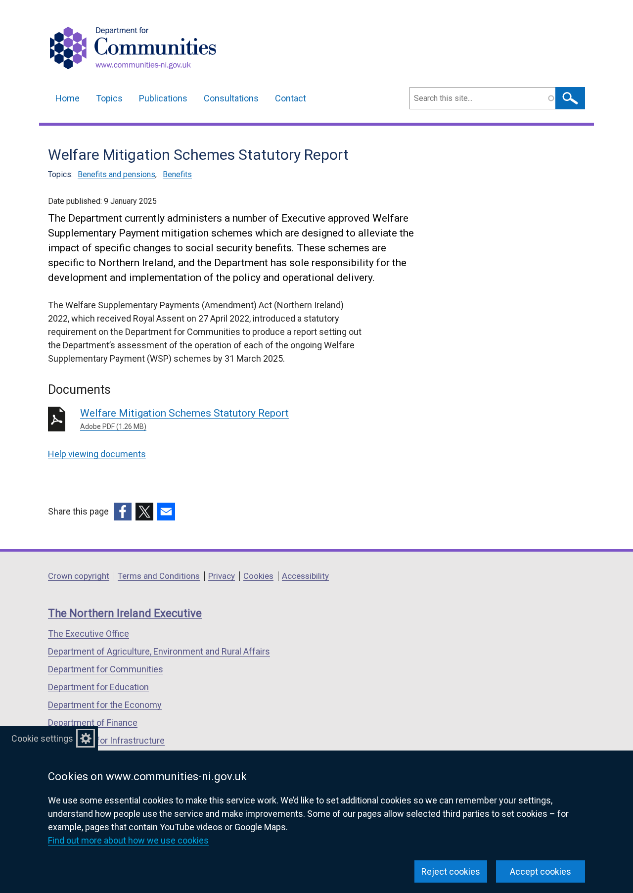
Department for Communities (105, 669)
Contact (290, 98)
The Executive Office (88, 633)
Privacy (221, 576)
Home (67, 98)
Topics (109, 98)
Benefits (177, 174)
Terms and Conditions (159, 576)
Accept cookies (540, 871)
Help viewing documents (97, 454)
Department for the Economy (105, 705)
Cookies (258, 576)
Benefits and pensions (116, 174)
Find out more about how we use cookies (128, 840)
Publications (163, 98)
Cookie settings (42, 738)
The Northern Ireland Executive (125, 613)
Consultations (231, 98)
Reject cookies (450, 871)
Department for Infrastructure (106, 740)
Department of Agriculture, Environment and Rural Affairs (159, 651)
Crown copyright (78, 576)
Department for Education (98, 687)
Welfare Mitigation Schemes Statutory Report (184, 418)
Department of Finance (92, 722)
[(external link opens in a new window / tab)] (123, 511)
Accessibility (305, 576)
